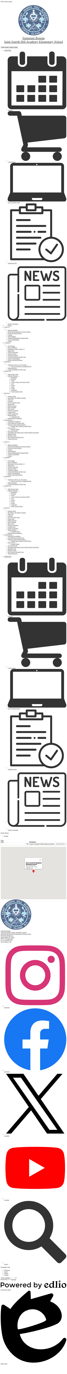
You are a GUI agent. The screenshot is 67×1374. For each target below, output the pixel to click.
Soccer (13, 385)
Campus (10, 335)
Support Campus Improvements (16, 424)
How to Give (11, 428)
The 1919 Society (12, 431)
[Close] (40, 860)
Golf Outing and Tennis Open (16, 423)
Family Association (13, 413)
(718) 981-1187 (9, 939)
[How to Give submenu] (16, 428)
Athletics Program (13, 376)
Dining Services (12, 406)
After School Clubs (13, 374)
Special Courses (12, 354)
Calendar (10, 401)
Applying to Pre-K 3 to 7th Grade (17, 365)
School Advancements (14, 358)
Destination (32, 842)
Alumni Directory (12, 439)
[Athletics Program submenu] (18, 376)
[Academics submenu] (5, 459)
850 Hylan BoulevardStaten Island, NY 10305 (7, 936)
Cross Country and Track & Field (20, 382)
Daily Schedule (12, 407)
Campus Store (11, 412)
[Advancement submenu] (13, 420)
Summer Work (12, 396)
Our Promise (11, 346)
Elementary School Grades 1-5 (16, 349)
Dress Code (11, 409)
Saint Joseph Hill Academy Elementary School (33, 863)
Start (2, 842)
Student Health (12, 415)
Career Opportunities (13, 339)
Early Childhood (12, 347)
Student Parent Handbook (15, 418)
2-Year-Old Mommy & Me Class (17, 357)
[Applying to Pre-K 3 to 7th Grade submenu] (27, 365)
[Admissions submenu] (5, 478)
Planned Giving (12, 435)
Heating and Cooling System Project (21, 426)
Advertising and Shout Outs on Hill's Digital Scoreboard (23, 432)
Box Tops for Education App (16, 437)
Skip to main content (6, 1)
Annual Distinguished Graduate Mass (18, 338)
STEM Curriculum (13, 352)
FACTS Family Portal (14, 402)
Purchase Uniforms (13, 410)
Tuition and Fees (12, 368)
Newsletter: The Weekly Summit (17, 398)
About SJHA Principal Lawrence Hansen (19, 332)
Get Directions (60, 844)
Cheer (12, 380)
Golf (12, 384)
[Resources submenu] (5, 395)
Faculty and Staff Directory (15, 360)
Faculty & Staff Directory (15, 333)
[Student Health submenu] (17, 415)
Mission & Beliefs (13, 330)
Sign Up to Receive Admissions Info (21, 366)
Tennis (13, 388)
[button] (33, 871)
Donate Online (15, 429)
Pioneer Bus (11, 404)
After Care (11, 399)
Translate (13, 1279)
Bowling (13, 379)
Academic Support (13, 355)
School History (12, 336)
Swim (12, 387)
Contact (10, 341)
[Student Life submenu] (5, 373)
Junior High (11, 350)
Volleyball (14, 390)
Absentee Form (15, 417)
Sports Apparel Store (17, 391)
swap (27, 844)
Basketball (14, 377)
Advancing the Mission (14, 421)
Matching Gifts (12, 434)
